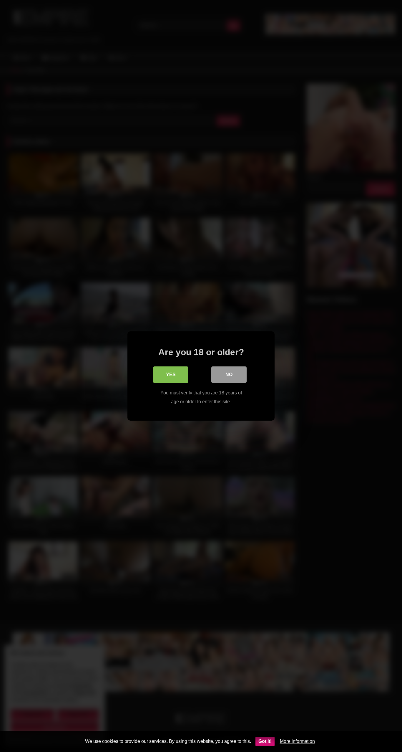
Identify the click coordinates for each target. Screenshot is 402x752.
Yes (171, 374)
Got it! (265, 741)
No (228, 374)
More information (297, 741)
